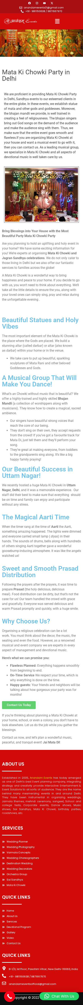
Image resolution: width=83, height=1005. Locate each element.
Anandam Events (41, 778)
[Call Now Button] (9, 996)
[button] (57, 21)
